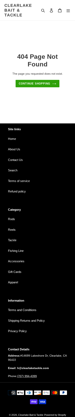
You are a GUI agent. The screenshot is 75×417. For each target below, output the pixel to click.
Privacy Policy (17, 331)
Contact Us (15, 160)
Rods (11, 219)
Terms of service (19, 181)
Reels (12, 229)
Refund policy (17, 191)
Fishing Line (16, 250)
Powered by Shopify (55, 415)
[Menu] (68, 10)
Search (12, 170)
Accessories (16, 261)
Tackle (12, 240)
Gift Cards (14, 272)
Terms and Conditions (22, 310)
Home (12, 138)
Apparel (13, 282)
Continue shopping (34, 83)
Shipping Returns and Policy (26, 320)
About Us (14, 149)
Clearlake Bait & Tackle (18, 10)
